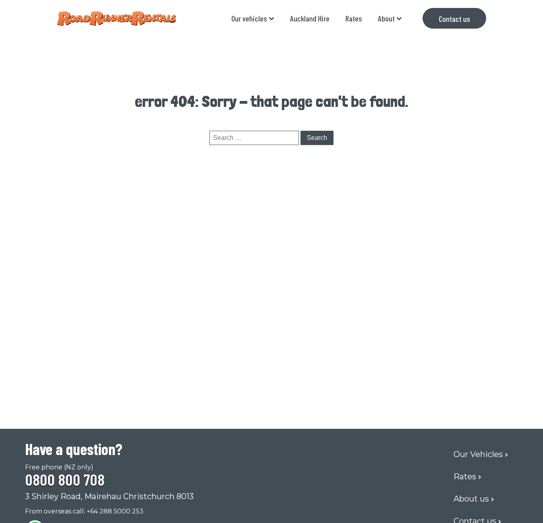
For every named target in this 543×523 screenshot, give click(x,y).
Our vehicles (249, 18)
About (386, 18)
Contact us (454, 18)
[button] (482, 454)
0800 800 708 (65, 479)
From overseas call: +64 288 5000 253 (84, 511)
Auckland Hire (310, 18)
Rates (353, 18)
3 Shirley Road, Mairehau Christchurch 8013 (109, 496)
